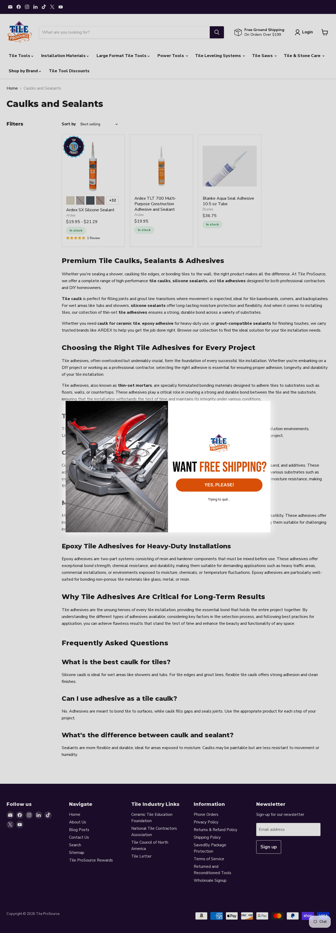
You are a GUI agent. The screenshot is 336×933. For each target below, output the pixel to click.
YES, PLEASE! (219, 485)
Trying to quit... (219, 499)
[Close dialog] (263, 407)
